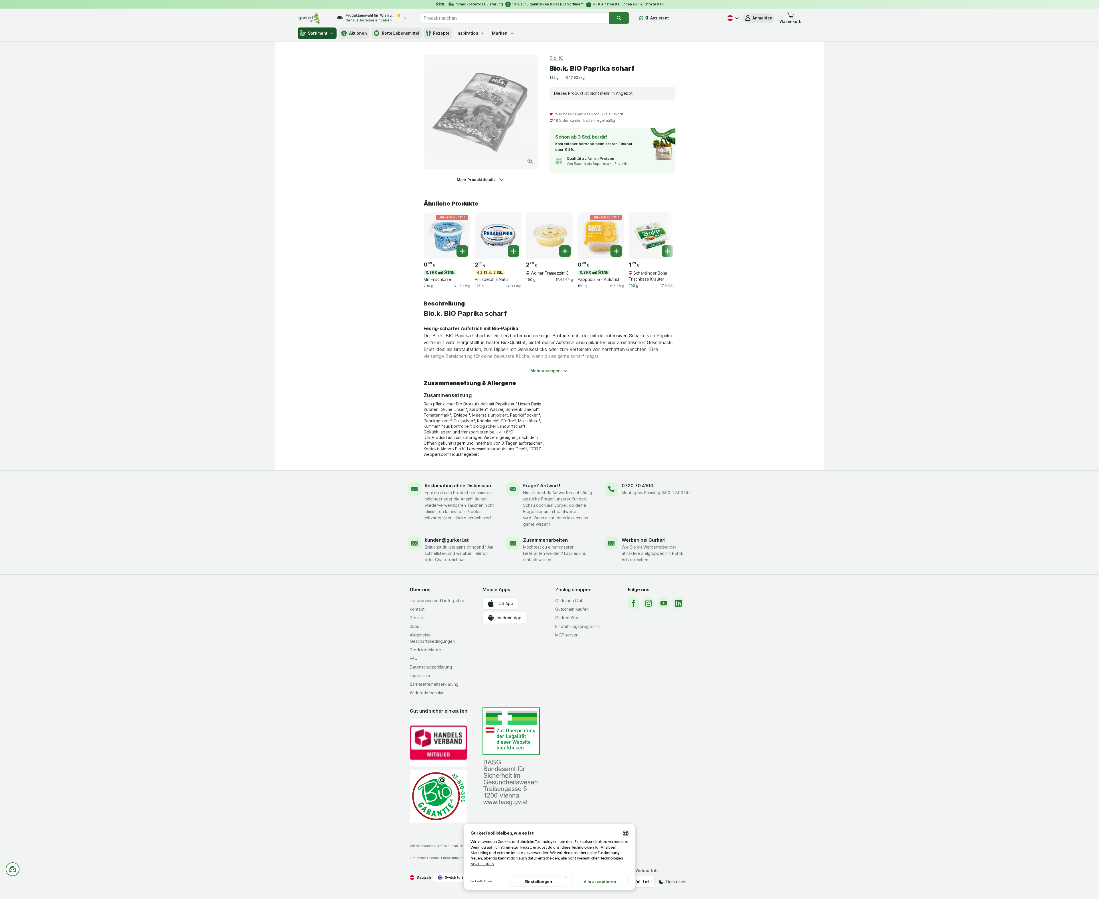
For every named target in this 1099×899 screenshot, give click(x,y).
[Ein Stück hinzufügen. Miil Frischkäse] (462, 251)
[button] (758, 18)
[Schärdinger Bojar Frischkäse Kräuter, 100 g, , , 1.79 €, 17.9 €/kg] (652, 235)
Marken (499, 33)
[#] (511, 731)
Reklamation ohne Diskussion (458, 485)
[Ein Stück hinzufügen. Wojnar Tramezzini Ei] (565, 251)
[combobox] (515, 18)
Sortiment (317, 33)
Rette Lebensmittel (400, 33)
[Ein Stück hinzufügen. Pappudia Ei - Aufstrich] (616, 251)
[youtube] (663, 603)
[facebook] (633, 603)
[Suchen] (619, 18)
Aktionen (358, 33)
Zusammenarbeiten (545, 540)
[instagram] (648, 603)
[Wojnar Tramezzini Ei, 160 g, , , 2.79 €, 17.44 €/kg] (549, 235)
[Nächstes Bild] (664, 235)
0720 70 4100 (637, 485)
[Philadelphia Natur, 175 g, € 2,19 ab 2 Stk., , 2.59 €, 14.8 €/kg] (498, 235)
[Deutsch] (732, 18)
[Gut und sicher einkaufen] (438, 796)
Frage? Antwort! (541, 485)
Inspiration (467, 33)
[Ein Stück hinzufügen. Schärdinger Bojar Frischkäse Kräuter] (667, 251)
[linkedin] (678, 603)
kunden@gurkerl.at (447, 540)
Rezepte (441, 33)
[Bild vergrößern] (530, 161)
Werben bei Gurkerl (643, 540)
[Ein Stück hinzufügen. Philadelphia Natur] (513, 251)
